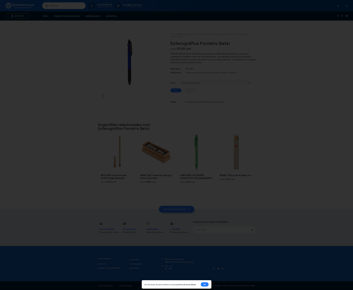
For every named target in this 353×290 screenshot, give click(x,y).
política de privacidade (186, 285)
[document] (176, 145)
